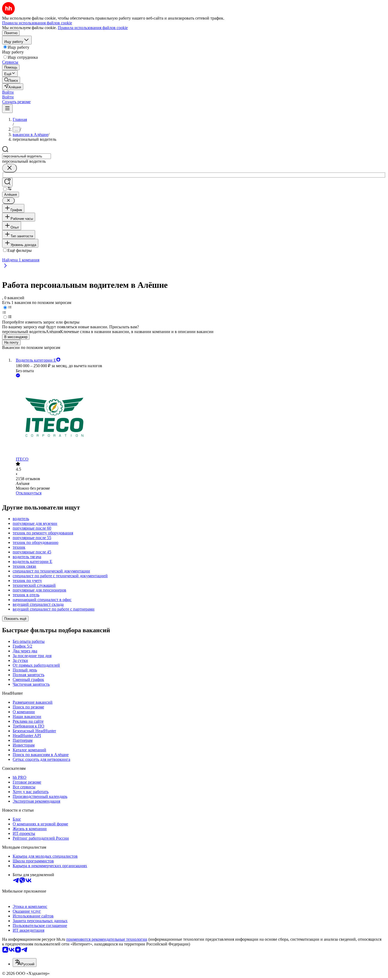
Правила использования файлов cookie (93, 27)
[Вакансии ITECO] (199, 418)
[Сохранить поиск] (7, 182)
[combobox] (26, 156)
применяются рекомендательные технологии (106, 939)
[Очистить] (9, 168)
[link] (11, 80)
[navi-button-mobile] (7, 108)
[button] (8, 92)
